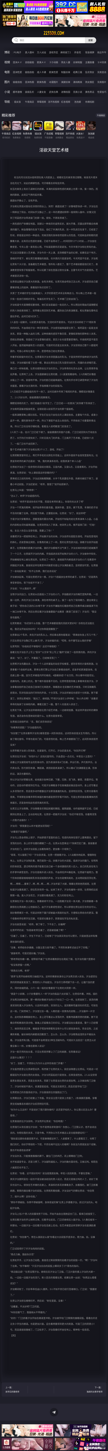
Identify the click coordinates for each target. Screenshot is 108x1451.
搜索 (90, 40)
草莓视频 (41, 101)
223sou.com (54, 33)
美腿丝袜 (65, 82)
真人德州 (29, 52)
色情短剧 (89, 101)
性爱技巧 (101, 91)
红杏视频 (65, 101)
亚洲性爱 (17, 72)
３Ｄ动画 (53, 62)
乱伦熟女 (89, 72)
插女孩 (17, 101)
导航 (7, 102)
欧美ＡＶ (41, 62)
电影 (7, 72)
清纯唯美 (77, 82)
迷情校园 (65, 91)
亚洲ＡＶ (17, 62)
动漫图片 (53, 82)
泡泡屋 (77, 101)
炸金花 (77, 52)
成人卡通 (41, 72)
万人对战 (41, 52)
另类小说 (77, 91)
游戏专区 (53, 52)
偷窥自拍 (17, 82)
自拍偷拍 (29, 62)
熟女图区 (89, 82)
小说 (7, 92)
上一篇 (12, 1389)
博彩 (7, 52)
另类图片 (101, 82)
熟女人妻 (65, 62)
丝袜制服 (77, 62)
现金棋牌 (89, 52)
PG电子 (17, 52)
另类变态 (101, 72)
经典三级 (77, 72)
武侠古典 (53, 91)
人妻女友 (41, 91)
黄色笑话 (89, 91)
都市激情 (17, 91)
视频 (7, 62)
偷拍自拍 (29, 72)
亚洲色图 (29, 82)
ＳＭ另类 (101, 62)
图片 (7, 82)
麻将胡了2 (65, 52)
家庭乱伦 (29, 91)
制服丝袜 (65, 72)
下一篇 (95, 1389)
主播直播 (89, 62)
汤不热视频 (53, 101)
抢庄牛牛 (101, 52)
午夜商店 (29, 101)
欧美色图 (41, 82)
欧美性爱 (53, 72)
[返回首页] (103, 1444)
